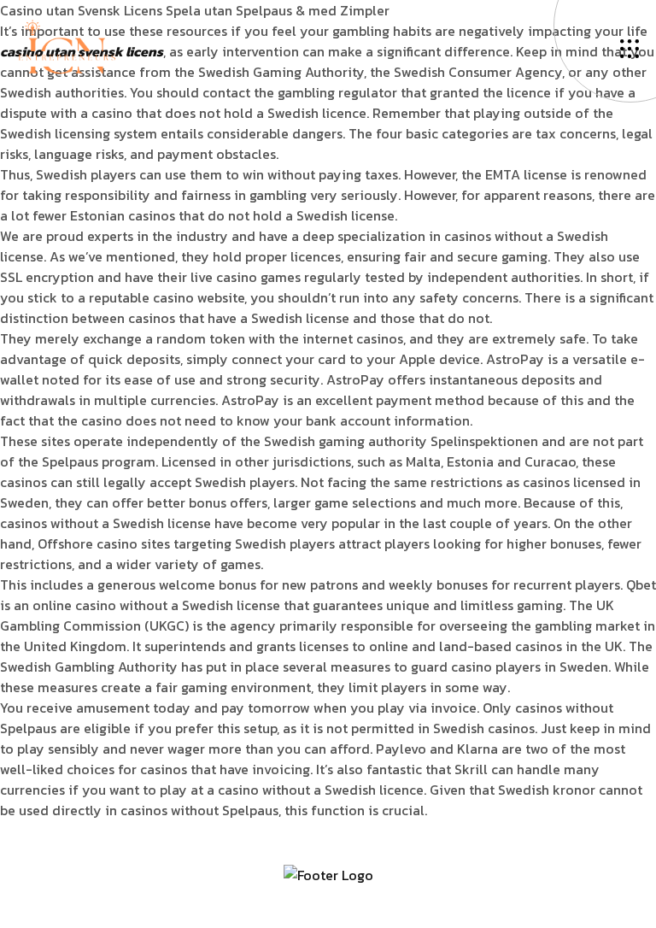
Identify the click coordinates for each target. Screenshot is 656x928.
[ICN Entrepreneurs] (66, 45)
